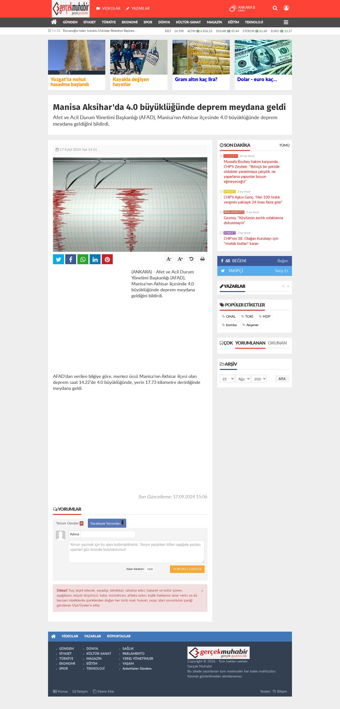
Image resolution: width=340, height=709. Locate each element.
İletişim (82, 691)
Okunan (277, 343)
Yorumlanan (250, 343)
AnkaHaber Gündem (137, 668)
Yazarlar (234, 286)
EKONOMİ (130, 22)
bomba (231, 325)
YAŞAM (128, 663)
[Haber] (54, 23)
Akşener (252, 325)
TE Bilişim (279, 691)
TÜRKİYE (109, 22)
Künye (62, 691)
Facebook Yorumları (106, 523)
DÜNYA (164, 22)
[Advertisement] (90, 300)
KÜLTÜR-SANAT (188, 22)
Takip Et (281, 271)
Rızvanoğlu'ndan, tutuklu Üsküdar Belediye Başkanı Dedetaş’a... (98, 32)
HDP (266, 316)
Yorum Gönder (69, 523)
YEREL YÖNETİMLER (137, 658)
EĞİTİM (233, 22)
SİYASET (89, 22)
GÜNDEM (70, 22)
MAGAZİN (214, 22)
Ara (282, 378)
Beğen (283, 261)
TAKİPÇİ (235, 271)
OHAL (230, 316)
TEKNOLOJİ (254, 22)
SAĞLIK (128, 649)
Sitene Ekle (105, 691)
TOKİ (248, 316)
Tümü (284, 145)
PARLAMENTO (234, 212)
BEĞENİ (236, 261)
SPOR (148, 22)
